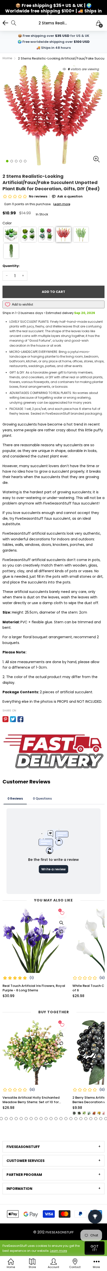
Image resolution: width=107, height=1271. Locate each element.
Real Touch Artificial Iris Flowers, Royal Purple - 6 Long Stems (33, 988)
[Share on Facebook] (20, 719)
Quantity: (11, 265)
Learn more (58, 1251)
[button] (11, 234)
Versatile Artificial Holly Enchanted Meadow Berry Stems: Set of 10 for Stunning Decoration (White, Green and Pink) (34, 1099)
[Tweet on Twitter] (13, 719)
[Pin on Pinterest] (5, 719)
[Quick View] (61, 923)
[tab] (53, 1146)
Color (7, 223)
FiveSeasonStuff (60, 1232)
